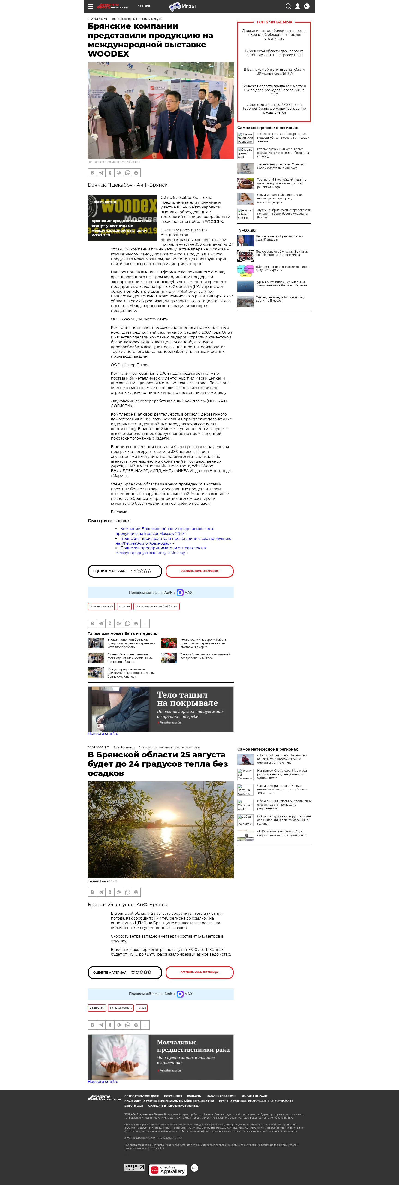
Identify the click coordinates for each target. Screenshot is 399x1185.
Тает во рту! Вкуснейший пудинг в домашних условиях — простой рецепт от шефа (281, 183)
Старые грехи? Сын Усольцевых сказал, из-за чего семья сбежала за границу (283, 152)
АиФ (114, 881)
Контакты (194, 1096)
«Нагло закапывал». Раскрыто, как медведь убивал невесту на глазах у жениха (283, 137)
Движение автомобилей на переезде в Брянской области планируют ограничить (274, 35)
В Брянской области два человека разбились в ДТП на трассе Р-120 (274, 53)
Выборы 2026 (133, 1105)
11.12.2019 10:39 (97, 19)
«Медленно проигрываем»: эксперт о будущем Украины (283, 268)
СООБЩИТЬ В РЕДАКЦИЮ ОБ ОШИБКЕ (173, 1105)
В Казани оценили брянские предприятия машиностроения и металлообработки (131, 643)
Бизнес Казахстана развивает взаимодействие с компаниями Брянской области (130, 658)
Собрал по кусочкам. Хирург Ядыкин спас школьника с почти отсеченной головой (284, 819)
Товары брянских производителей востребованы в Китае (205, 656)
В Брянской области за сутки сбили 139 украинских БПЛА (274, 71)
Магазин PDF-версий (221, 1096)
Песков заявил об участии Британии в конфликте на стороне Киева (282, 253)
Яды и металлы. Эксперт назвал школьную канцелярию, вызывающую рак (280, 198)
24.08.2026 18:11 (98, 747)
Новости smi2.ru (103, 733)
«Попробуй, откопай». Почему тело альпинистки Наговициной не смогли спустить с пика (282, 759)
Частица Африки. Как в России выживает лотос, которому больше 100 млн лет (282, 789)
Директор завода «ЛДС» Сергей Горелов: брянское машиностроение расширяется (274, 109)
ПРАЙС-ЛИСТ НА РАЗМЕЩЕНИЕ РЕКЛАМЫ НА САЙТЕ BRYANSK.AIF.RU (169, 1101)
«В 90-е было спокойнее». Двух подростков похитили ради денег (281, 833)
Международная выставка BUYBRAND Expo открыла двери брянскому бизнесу (131, 672)
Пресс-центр (173, 1096)
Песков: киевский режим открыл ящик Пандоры (279, 238)
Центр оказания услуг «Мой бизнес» (114, 161)
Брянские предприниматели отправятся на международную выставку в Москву (160, 550)
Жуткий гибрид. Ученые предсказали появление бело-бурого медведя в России (284, 213)
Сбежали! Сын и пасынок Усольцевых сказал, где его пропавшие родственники (284, 804)
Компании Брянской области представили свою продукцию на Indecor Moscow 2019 (165, 531)
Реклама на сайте (255, 1096)
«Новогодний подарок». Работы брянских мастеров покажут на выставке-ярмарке (204, 643)
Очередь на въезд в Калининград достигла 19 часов (280, 299)
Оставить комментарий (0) (200, 571)
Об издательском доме (141, 1096)
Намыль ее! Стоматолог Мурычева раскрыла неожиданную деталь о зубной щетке (282, 774)
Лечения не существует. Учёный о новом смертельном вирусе (281, 166)
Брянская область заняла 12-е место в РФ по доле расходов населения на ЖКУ (274, 90)
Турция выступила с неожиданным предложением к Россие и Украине (281, 283)
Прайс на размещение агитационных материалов (256, 1101)
